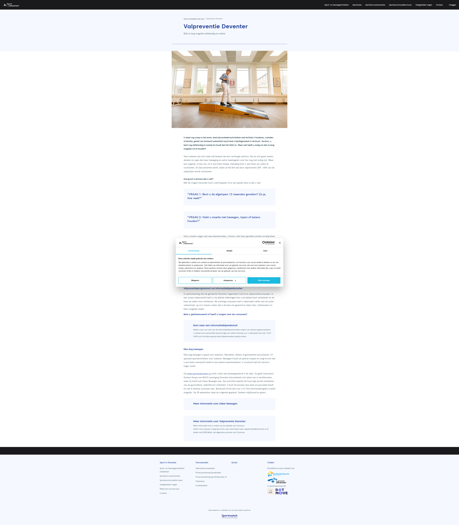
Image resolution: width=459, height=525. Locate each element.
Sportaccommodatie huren (400, 5)
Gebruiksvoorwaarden (205, 468)
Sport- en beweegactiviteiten (337, 5)
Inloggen (452, 5)
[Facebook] (232, 468)
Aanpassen (228, 280)
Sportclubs (357, 5)
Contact (439, 5)
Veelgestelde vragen (423, 5)
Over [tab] (265, 251)
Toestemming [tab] (193, 251)
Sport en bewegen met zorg (194, 19)
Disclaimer (200, 481)
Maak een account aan (169, 489)
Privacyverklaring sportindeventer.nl (211, 477)
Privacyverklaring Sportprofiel (208, 472)
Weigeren (195, 280)
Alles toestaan (264, 280)
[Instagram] (236, 468)
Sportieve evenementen (375, 5)
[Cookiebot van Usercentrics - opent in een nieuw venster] (264, 243)
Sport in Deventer (168, 462)
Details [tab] (229, 251)
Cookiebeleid (201, 485)
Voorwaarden (202, 462)
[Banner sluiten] (280, 243)
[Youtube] (240, 468)
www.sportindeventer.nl (199, 373)
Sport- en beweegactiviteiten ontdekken (172, 470)
